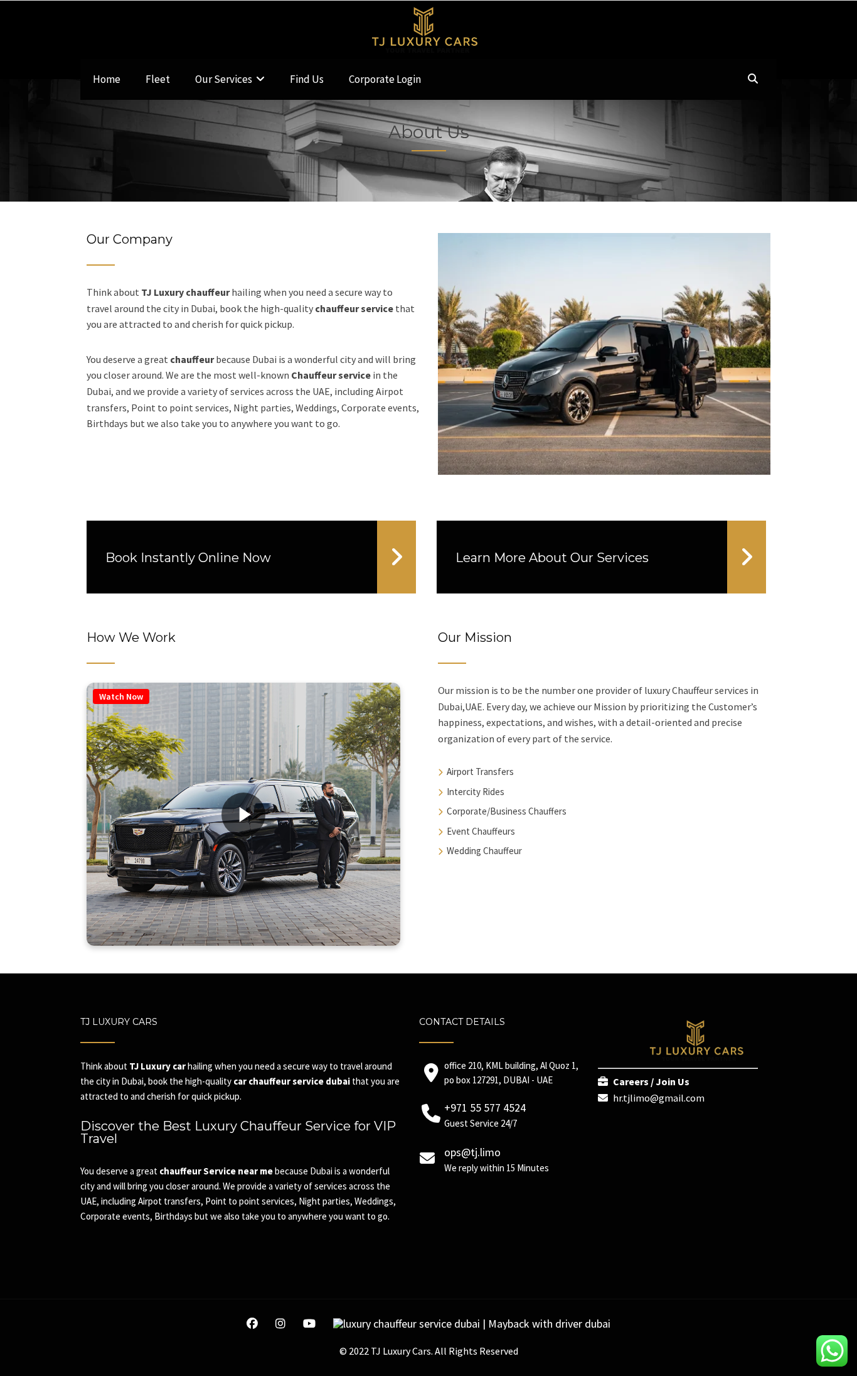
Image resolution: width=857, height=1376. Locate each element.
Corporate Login (385, 79)
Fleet (158, 79)
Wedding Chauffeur (484, 851)
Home (106, 79)
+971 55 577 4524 (485, 1107)
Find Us (307, 79)
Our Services (223, 79)
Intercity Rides (475, 792)
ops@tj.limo (472, 1152)
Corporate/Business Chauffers (507, 811)
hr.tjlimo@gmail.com (659, 1098)
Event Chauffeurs (481, 831)
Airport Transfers (480, 771)
